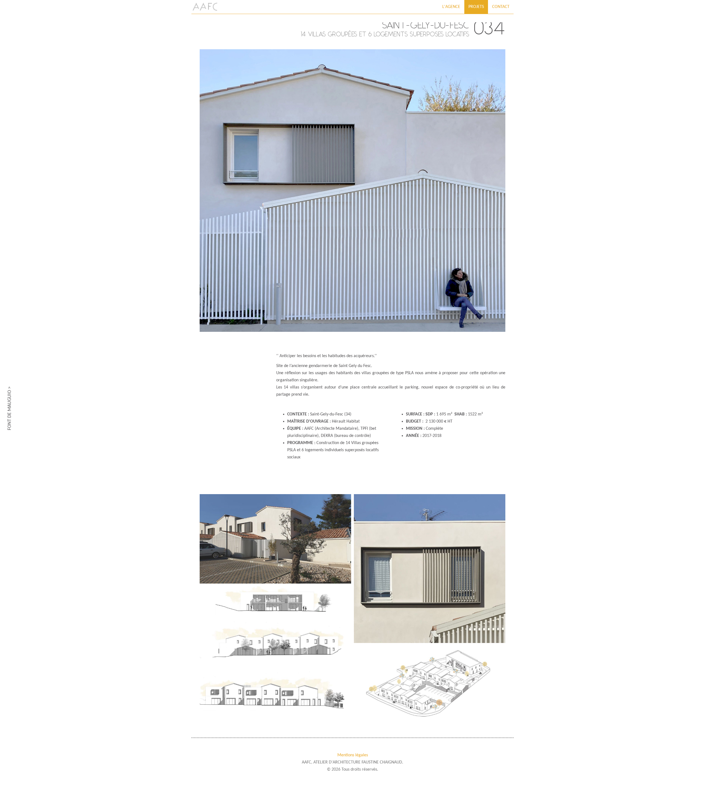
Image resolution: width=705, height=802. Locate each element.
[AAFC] (205, 7)
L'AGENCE (451, 7)
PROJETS (476, 7)
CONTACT (500, 7)
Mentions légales (352, 755)
